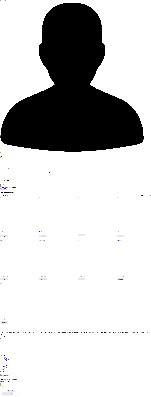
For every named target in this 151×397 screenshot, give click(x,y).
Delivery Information (7, 360)
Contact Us (5, 358)
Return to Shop (11, 390)
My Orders (5, 366)
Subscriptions (20, 168)
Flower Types (38, 168)
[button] (0, 395)
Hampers (14, 168)
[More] (4, 178)
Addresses (5, 367)
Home (2, 168)
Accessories (27, 168)
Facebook (7, 374)
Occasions (8, 168)
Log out (4, 369)
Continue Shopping (7, 393)
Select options (4, 236)
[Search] (50, 175)
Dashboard (5, 365)
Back (8, 180)
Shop (5, 168)
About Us (4, 357)
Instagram (7, 375)
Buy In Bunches (45, 168)
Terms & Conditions (6, 359)
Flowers (32, 168)
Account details (6, 368)
